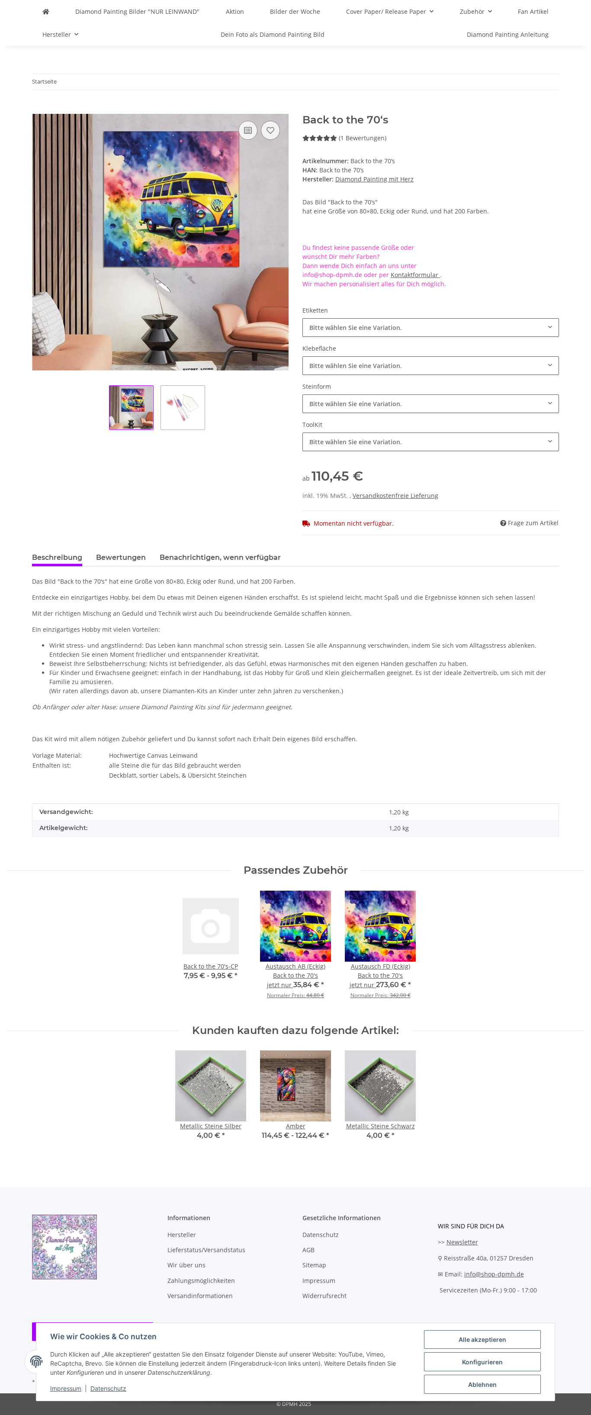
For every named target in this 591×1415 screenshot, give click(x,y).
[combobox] (430, 327)
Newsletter (462, 1242)
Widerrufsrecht (324, 1296)
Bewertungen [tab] (121, 557)
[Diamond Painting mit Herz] (46, 11)
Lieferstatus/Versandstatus (206, 1250)
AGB (308, 1250)
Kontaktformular (415, 275)
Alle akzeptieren (482, 1339)
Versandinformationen (200, 1296)
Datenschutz (108, 1388)
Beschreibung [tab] (57, 557)
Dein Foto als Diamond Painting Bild (272, 34)
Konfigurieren (482, 1362)
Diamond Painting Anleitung (508, 34)
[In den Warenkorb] (39, 109)
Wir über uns (186, 1265)
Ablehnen (482, 1384)
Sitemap (314, 1265)
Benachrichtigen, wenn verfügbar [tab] (220, 557)
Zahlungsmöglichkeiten (201, 1280)
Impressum (65, 1388)
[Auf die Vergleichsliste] (247, 130)
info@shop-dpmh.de (494, 1274)
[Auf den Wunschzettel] (270, 130)
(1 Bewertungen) (362, 138)
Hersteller (181, 1235)
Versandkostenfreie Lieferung (395, 495)
